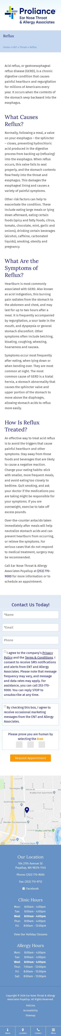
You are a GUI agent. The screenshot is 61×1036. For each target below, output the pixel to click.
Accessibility (30, 1010)
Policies (30, 1005)
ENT (15, 47)
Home (6, 47)
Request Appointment (30, 758)
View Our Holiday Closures (30, 934)
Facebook (32, 888)
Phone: (30, 874)
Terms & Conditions (39, 657)
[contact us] (30, 810)
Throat (23, 47)
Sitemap (30, 1015)
